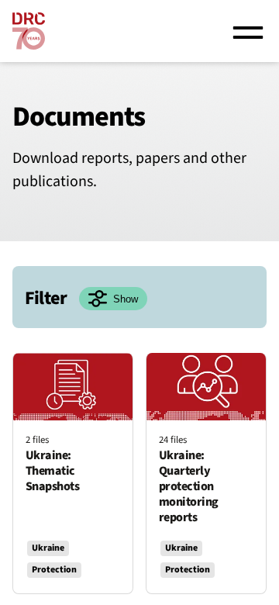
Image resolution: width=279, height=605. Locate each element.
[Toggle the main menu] (248, 31)
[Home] (28, 31)
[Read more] (73, 473)
